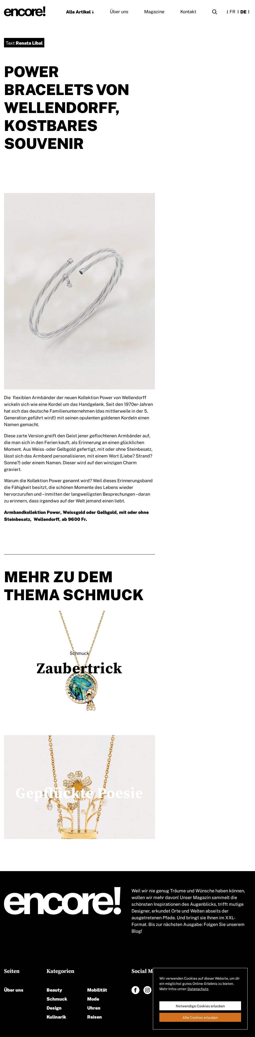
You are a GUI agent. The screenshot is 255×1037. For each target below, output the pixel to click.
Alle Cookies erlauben (200, 1017)
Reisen (94, 1016)
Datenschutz (198, 988)
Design (54, 1007)
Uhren (93, 1007)
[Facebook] (135, 990)
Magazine (154, 11)
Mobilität (97, 989)
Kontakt (188, 11)
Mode (93, 998)
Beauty (54, 989)
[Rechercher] (214, 12)
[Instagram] (147, 990)
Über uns (119, 11)
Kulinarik (56, 1016)
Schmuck (57, 998)
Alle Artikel (78, 11)
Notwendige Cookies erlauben (200, 1006)
